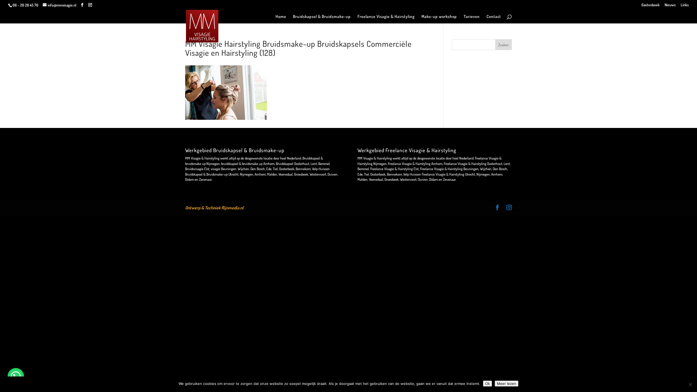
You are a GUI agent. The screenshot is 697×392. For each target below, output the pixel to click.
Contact (494, 17)
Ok (487, 383)
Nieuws (670, 5)
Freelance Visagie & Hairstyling (386, 17)
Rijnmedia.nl (232, 207)
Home (281, 17)
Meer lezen (506, 383)
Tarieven (472, 17)
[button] (16, 376)
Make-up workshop (439, 17)
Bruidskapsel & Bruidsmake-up (322, 17)
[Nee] (690, 384)
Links (685, 5)
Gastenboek (650, 5)
